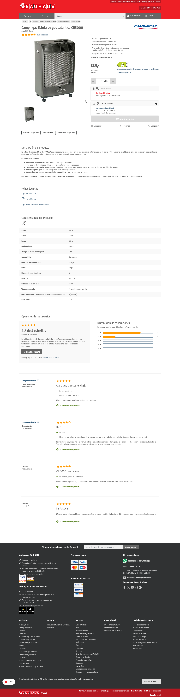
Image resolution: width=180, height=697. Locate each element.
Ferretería (22, 633)
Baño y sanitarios (25, 627)
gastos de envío (88, 679)
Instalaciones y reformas (85, 633)
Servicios (45, 16)
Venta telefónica (82, 630)
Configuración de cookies (88, 691)
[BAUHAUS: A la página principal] (37, 7)
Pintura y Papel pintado (28, 651)
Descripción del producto (31, 133)
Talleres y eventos (136, 1)
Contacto (157, 1)
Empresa (113, 1)
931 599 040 (128, 566)
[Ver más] (79, 590)
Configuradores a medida (85, 669)
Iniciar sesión (130, 547)
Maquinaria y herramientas (29, 636)
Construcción (24, 663)
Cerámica (22, 648)
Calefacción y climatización (29, 642)
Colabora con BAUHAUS (113, 630)
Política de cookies (140, 639)
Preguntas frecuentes (84, 660)
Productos (28, 16)
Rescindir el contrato (151, 681)
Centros (120, 1)
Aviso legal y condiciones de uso (145, 642)
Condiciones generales (141, 624)
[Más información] (156, 103)
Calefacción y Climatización (48, 21)
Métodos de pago (139, 636)
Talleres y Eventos (139, 633)
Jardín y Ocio (24, 624)
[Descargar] (23, 610)
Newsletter (126, 1)
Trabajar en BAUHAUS (112, 624)
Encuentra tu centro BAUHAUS (58, 624)
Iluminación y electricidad (28, 639)
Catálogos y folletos (148, 1)
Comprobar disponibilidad (105, 108)
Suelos (21, 645)
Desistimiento (138, 645)
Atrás (24, 21)
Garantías (79, 645)
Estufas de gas (76, 21)
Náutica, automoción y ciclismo (31, 666)
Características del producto (66, 133)
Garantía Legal (155, 695)
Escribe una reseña (32, 351)
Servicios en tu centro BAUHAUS (87, 654)
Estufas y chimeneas (64, 21)
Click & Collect (81, 624)
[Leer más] (79, 566)
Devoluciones (138, 648)
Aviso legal (105, 691)
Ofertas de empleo (111, 627)
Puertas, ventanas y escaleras (30, 660)
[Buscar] (122, 16)
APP (77, 627)
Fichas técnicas (48, 133)
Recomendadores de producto (87, 672)
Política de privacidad (141, 627)
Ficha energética (123, 72)
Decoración (23, 657)
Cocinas (22, 630)
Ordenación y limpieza (27, 654)
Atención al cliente (83, 657)
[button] (32, 620)
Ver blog (79, 651)
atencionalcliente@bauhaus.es (139, 577)
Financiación (80, 648)
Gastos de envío (138, 630)
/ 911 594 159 (138, 566)
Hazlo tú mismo (82, 636)
